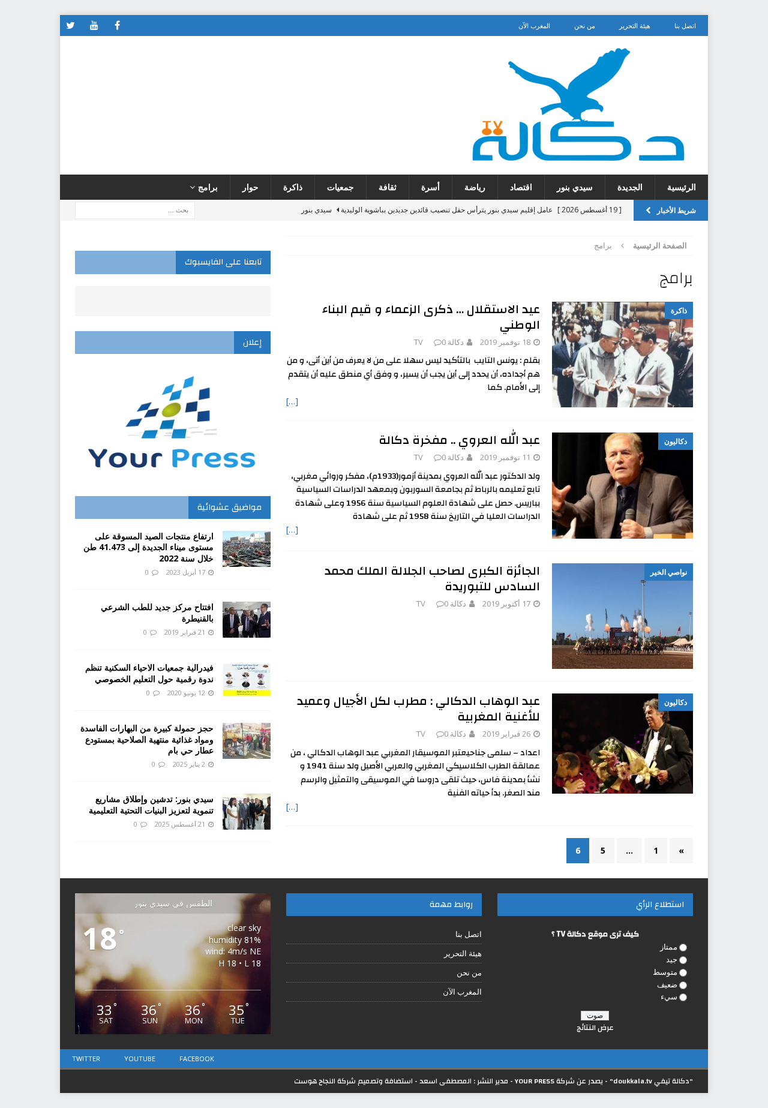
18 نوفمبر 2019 (505, 342)
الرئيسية (681, 187)
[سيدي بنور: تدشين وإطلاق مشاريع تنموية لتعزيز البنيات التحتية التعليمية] (247, 812)
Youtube (139, 1058)
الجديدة (630, 187)
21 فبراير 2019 (184, 631)
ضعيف (667, 984)
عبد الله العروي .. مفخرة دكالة (459, 440)
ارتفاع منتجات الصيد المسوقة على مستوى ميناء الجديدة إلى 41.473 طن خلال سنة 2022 (148, 546)
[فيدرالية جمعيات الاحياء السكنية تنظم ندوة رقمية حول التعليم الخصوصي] (247, 680)
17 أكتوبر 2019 (506, 603)
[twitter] (70, 25)
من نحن (584, 25)
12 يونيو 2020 (186, 692)
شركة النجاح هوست (325, 1081)
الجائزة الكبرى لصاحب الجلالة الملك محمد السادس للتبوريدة (432, 578)
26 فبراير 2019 (506, 733)
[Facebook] (117, 25)
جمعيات (340, 187)
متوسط (665, 971)
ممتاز (668, 946)
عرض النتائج (595, 1027)
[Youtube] (93, 25)
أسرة (430, 187)
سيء (669, 996)
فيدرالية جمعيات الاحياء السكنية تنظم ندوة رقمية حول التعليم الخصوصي (149, 673)
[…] (292, 401)
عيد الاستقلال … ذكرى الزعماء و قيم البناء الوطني (431, 317)
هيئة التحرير (634, 25)
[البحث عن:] (135, 209)
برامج (208, 187)
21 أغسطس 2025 (180, 823)
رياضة (474, 187)
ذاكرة (292, 187)
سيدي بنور (575, 187)
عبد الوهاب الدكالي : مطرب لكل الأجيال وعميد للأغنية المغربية (418, 709)
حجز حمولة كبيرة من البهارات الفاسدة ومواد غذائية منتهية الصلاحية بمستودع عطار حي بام (147, 738)
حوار (250, 187)
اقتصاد (521, 187)
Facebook (196, 1058)
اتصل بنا (685, 25)
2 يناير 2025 (189, 763)
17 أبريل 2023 (185, 571)
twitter (86, 1058)
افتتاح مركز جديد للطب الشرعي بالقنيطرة (157, 612)
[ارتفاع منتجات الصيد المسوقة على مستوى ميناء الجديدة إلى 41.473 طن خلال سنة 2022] (247, 549)
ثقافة (388, 187)
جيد (671, 959)
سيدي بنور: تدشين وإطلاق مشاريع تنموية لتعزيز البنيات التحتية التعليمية (151, 804)
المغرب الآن (534, 25)
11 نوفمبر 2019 (505, 457)
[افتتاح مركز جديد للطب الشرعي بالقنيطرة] (247, 620)
